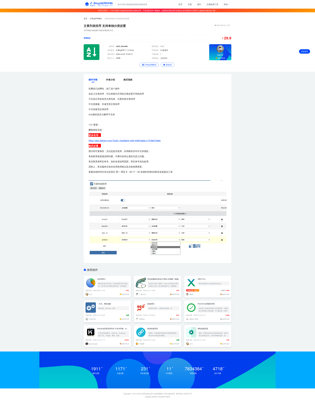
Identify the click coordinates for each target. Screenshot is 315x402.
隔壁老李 (220, 55)
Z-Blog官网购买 (150, 64)
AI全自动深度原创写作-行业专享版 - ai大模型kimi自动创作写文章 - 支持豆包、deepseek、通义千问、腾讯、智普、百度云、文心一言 (113, 328)
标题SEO (150, 303)
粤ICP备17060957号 (184, 393)
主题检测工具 (212, 4)
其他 (226, 4)
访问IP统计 (101, 279)
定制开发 (304, 51)
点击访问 (163, 58)
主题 (190, 4)
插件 (199, 4)
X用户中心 (202, 279)
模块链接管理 (152, 328)
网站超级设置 (203, 328)
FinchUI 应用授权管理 (206, 303)
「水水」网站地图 (104, 303)
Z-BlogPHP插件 (96, 18)
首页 (180, 4)
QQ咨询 (168, 64)
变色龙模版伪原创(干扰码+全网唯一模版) (163, 279)
